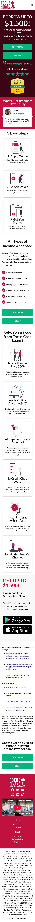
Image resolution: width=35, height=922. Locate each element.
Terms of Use (17, 836)
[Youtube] (23, 790)
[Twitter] (17, 790)
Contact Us (17, 824)
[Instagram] (12, 794)
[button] (32, 5)
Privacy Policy (17, 839)
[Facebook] (12, 790)
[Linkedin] (17, 794)
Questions (17, 827)
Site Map (17, 842)
